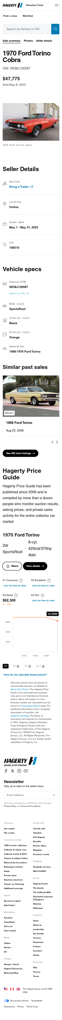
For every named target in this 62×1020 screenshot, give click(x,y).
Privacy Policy (10, 806)
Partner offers (39, 846)
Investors (37, 951)
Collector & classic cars (15, 850)
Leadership (38, 929)
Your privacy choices (19, 1001)
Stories (7, 947)
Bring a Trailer (19, 186)
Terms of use (32, 1006)
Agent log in (9, 905)
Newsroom (38, 942)
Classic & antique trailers (16, 858)
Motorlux (37, 904)
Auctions (8, 918)
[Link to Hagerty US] (6, 989)
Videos (7, 943)
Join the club (39, 828)
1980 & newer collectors (15, 845)
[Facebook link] (6, 771)
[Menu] (56, 5)
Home (36, 921)
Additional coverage (13, 888)
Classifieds (9, 922)
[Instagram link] (19, 771)
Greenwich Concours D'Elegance (43, 898)
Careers (37, 938)
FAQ (35, 967)
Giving (36, 955)
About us (37, 925)
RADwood (37, 908)
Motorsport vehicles (13, 867)
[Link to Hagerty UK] (18, 989)
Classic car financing (14, 884)
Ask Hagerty (39, 837)
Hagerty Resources (13, 968)
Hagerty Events (40, 884)
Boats (7, 871)
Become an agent (12, 901)
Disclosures (9, 1006)
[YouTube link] (25, 771)
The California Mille (42, 892)
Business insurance (13, 880)
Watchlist (28, 16)
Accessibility (36, 1001)
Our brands (38, 933)
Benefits (37, 841)
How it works (10, 931)
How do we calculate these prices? (25, 674)
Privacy (36, 972)
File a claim (9, 833)
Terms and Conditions (30, 806)
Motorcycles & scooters (15, 862)
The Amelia (38, 888)
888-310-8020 (39, 871)
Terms (36, 976)
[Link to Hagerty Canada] (12, 989)
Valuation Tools (34, 5)
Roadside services (42, 867)
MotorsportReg (11, 973)
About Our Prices (19, 689)
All (5, 952)
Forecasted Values (30, 705)
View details (33, 566)
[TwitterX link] (12, 771)
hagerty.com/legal (20, 715)
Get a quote (9, 828)
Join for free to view (15, 585)
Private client (10, 875)
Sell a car (8, 926)
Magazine (37, 850)
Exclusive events (41, 854)
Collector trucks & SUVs (15, 854)
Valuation (37, 833)
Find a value (10, 16)
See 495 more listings (18, 453)
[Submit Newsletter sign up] (53, 795)
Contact (37, 946)
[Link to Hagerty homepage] (20, 761)
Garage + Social (11, 964)
